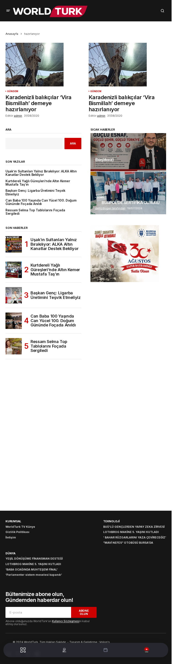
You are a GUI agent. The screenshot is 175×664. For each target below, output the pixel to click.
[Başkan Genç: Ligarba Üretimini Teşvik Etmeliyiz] (13, 295)
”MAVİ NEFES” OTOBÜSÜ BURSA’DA (128, 542)
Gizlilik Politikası (17, 532)
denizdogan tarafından (110, 208)
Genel (101, 197)
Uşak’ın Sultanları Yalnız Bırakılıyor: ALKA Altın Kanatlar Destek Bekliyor (41, 173)
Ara (8, 129)
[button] (8, 10)
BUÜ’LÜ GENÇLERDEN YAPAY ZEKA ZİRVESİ (134, 526)
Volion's (104, 642)
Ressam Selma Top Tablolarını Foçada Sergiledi (35, 212)
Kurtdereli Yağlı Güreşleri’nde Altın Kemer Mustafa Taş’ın (37, 182)
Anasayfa (11, 33)
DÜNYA (10, 553)
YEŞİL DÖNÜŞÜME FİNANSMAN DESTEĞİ (34, 558)
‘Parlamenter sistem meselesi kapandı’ (33, 574)
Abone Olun (84, 612)
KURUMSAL (13, 521)
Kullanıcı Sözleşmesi (65, 621)
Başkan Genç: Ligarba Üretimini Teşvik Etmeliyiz (35, 192)
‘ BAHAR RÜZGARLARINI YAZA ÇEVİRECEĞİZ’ (134, 537)
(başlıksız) (104, 159)
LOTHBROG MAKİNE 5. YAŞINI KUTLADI (131, 532)
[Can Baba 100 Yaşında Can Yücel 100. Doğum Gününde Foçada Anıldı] (13, 321)
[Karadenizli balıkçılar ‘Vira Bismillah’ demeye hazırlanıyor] (44, 64)
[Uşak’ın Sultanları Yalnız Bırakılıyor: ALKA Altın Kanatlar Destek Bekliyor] (13, 244)
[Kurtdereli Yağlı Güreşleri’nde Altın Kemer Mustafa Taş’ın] (13, 270)
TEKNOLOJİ (111, 521)
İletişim (10, 537)
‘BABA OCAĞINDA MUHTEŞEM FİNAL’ (31, 569)
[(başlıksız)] (128, 152)
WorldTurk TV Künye (20, 526)
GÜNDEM (12, 91)
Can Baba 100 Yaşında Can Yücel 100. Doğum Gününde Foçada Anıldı (41, 202)
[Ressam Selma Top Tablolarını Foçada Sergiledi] (13, 346)
